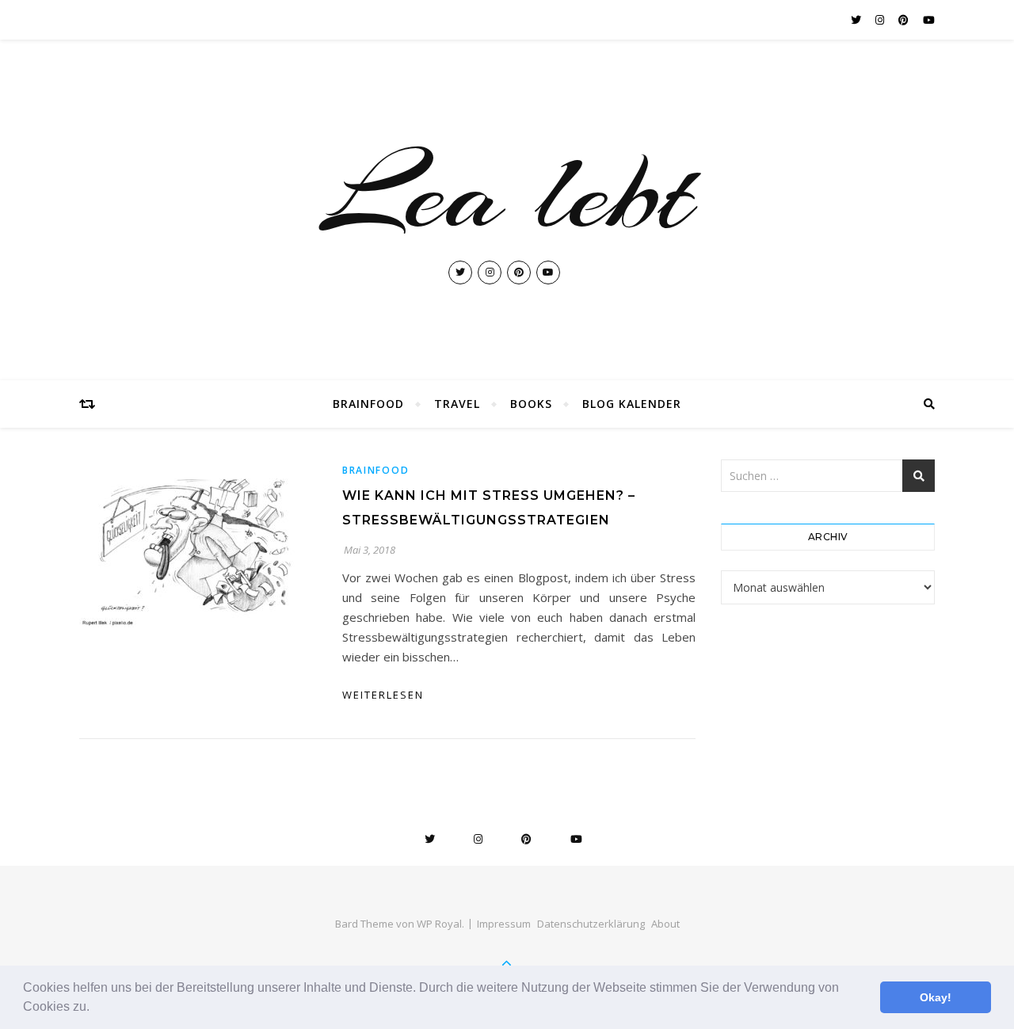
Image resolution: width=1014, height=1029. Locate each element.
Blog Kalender (631, 403)
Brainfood (368, 403)
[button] (95, 1008)
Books (531, 403)
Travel (457, 403)
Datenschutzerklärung (591, 924)
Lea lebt (507, 193)
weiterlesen (383, 695)
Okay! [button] (935, 997)
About (665, 924)
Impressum (504, 924)
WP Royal (439, 924)
